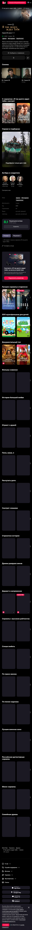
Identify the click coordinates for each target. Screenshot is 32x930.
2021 (5, 36)
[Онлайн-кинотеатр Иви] (4, 2)
